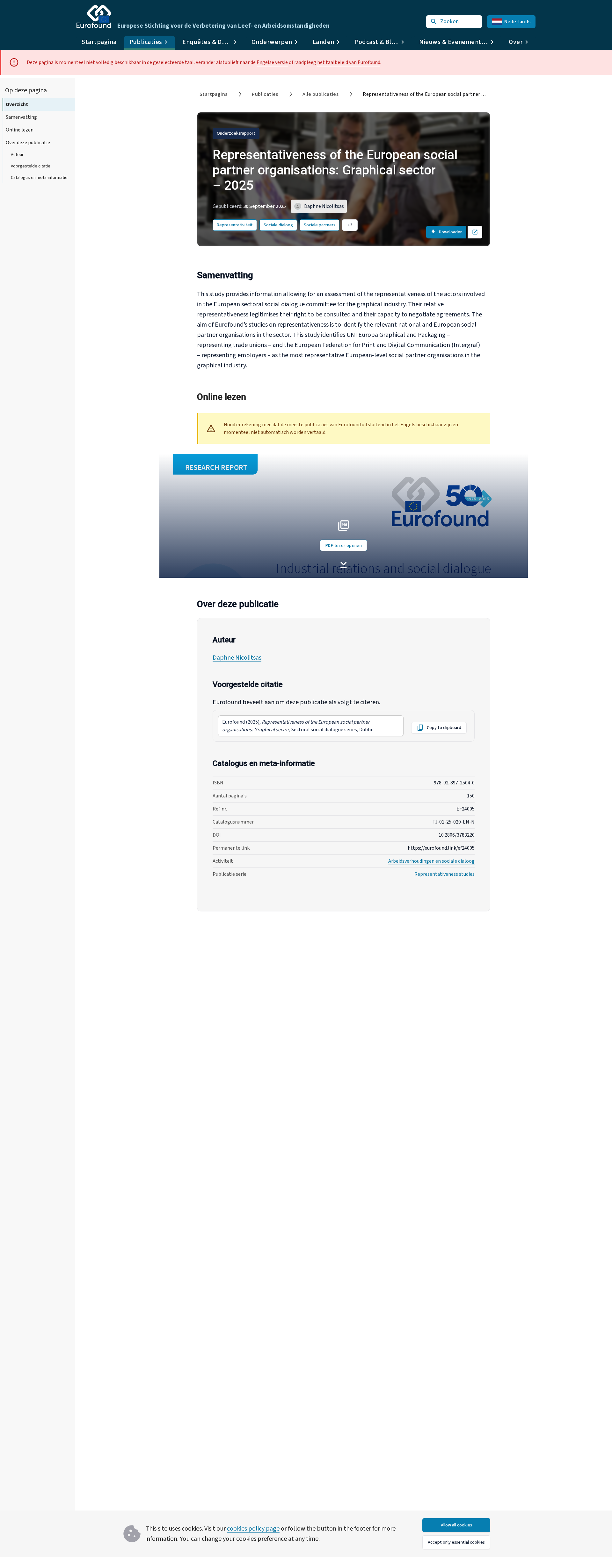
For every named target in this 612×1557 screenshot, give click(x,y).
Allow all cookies (456, 1525)
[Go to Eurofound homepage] (93, 16)
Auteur (17, 155)
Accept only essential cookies (456, 1542)
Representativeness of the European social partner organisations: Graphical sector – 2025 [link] (466, 94)
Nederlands (517, 21)
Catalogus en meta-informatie (39, 177)
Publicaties (265, 94)
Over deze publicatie (28, 142)
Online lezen (19, 129)
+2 (349, 225)
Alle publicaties (320, 94)
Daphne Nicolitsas (237, 657)
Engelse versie (272, 62)
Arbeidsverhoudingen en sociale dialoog (431, 861)
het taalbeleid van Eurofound (348, 62)
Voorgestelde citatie (30, 166)
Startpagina (99, 42)
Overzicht (17, 104)
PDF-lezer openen (343, 545)
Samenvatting (21, 117)
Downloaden (451, 232)
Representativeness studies (444, 874)
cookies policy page (253, 1528)
